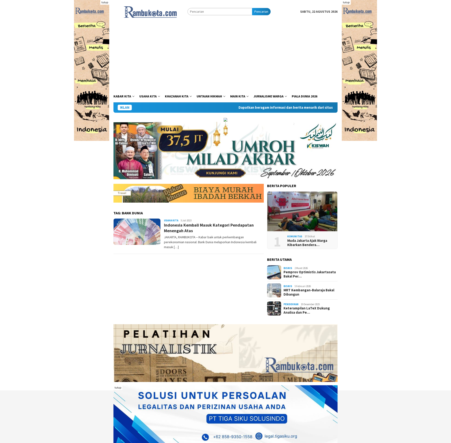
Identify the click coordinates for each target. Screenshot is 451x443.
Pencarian (261, 11)
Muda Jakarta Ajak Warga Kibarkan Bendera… (307, 243)
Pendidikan (291, 304)
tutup (104, 2)
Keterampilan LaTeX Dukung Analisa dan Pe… (307, 310)
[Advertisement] (225, 55)
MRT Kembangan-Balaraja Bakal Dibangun (309, 292)
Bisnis (288, 268)
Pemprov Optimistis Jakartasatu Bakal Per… (310, 274)
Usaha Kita (171, 220)
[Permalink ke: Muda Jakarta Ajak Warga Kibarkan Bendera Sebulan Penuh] (302, 211)
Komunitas (294, 236)
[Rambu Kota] (150, 11)
